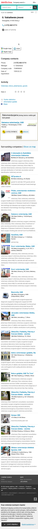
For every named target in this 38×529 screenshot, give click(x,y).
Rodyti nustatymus (28, 524)
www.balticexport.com (7, 494)
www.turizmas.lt (31, 493)
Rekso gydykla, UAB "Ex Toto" (22, 373)
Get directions (28, 479)
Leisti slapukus (12, 524)
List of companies (7, 12)
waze (18, 48)
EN (34, 2)
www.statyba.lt (13, 493)
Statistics (29, 488)
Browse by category (6, 481)
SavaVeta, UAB (16, 235)
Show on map (30, 147)
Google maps (7, 48)
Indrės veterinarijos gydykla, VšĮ (23, 353)
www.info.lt (4, 493)
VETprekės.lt (16, 176)
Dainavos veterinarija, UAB (13, 122)
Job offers (23, 481)
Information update (10, 102)
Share (5, 104)
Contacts (21, 486)
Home (2, 479)
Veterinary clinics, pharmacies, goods (14, 86)
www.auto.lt (22, 493)
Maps (21, 477)
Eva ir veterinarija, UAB (20, 269)
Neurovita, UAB (17, 292)
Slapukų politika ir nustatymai (16, 488)
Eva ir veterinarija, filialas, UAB (23, 246)
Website (25, 132)
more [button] (19, 137)
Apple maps (7, 52)
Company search (18, 2)
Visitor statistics (9, 100)
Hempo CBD (15, 415)
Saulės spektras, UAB (12, 486)
